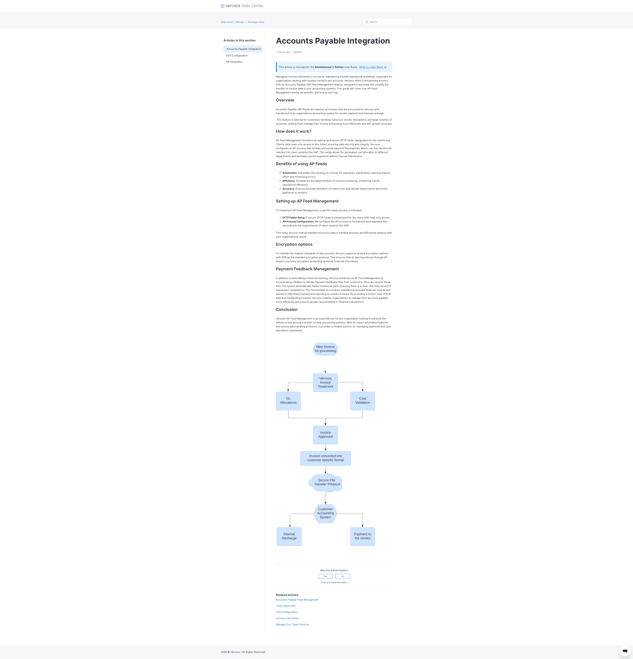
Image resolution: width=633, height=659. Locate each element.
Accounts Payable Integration (244, 48)
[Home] (242, 6)
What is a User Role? (371, 67)
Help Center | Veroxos (232, 22)
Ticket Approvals (286, 605)
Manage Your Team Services (292, 624)
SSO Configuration (237, 55)
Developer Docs (256, 22)
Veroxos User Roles (287, 618)
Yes (325, 576)
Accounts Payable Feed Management (297, 599)
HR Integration (234, 61)
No (342, 576)
